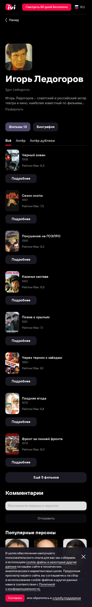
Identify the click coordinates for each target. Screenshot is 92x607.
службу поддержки (66, 598)
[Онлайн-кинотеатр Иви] (11, 7)
